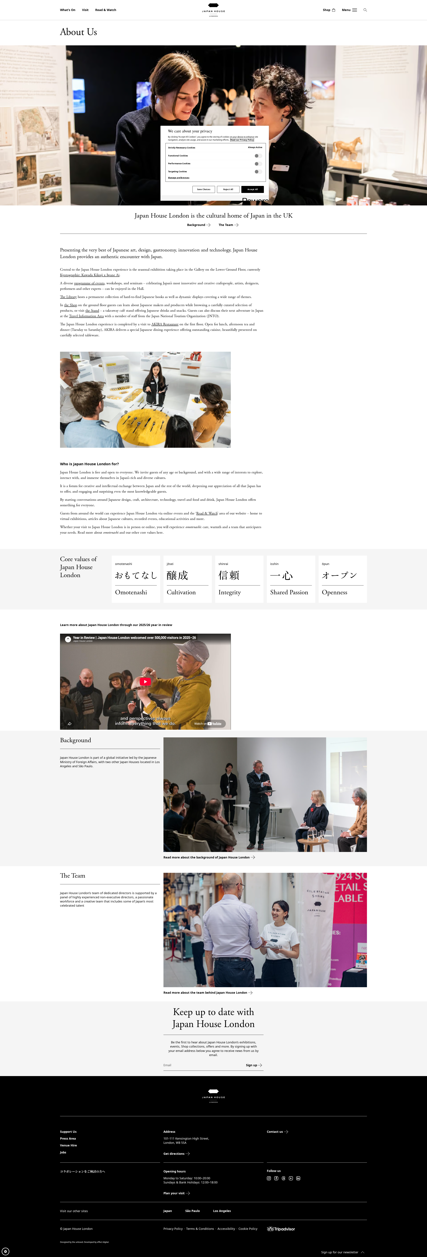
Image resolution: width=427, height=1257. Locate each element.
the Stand (92, 311)
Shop (326, 10)
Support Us (68, 1132)
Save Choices (203, 189)
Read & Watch (105, 10)
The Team (226, 225)
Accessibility (226, 1229)
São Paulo (192, 1211)
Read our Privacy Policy (242, 139)
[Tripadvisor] (317, 1229)
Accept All (253, 189)
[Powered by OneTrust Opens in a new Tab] (254, 199)
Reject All (228, 189)
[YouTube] (291, 1178)
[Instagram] (269, 1178)
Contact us (275, 1132)
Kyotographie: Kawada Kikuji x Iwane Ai (89, 275)
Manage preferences (178, 177)
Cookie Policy (248, 1229)
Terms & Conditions (200, 1229)
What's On (67, 10)
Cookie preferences (5, 1251)
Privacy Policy (173, 1229)
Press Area (68, 1138)
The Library (68, 297)
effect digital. (103, 1242)
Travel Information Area (86, 316)
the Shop (70, 305)
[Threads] (284, 1178)
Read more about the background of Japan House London (206, 857)
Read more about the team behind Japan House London (205, 993)
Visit (85, 10)
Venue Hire (68, 1145)
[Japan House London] (213, 10)
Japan (167, 1211)
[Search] (365, 10)
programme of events (89, 283)
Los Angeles (222, 1211)
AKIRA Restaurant (164, 324)
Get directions (173, 1154)
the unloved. (78, 1242)
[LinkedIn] (298, 1178)
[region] (214, 163)
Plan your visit (174, 1193)
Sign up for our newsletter (339, 1252)
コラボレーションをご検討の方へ (82, 1171)
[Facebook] (276, 1178)
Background (196, 225)
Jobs (63, 1152)
